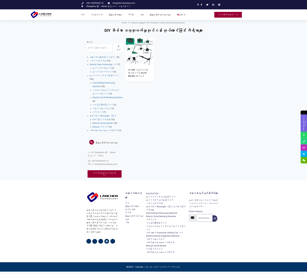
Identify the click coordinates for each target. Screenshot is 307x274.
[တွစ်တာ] (94, 241)
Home (124, 23)
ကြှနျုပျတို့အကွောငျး (115, 15)
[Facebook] (88, 241)
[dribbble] (106, 241)
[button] (198, 5)
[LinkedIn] (100, 241)
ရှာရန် (89, 42)
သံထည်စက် (95, 15)
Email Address (196, 211)
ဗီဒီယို (131, 15)
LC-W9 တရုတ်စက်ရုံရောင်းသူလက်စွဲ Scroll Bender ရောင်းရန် (138, 73)
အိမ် (83, 15)
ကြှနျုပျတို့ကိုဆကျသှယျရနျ (160, 15)
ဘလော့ (142, 15)
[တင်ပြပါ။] (215, 218)
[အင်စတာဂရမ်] (112, 241)
